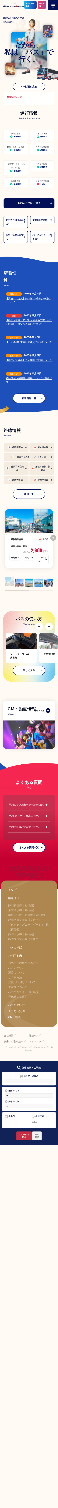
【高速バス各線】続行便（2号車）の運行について (28, 300)
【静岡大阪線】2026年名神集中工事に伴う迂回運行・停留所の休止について (29, 322)
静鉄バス (34, 1035)
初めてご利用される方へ (15, 222)
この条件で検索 (24, 1135)
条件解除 (37, 1135)
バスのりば (42, 559)
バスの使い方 (16, 967)
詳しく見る (29, 670)
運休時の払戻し (17, 996)
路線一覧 (29, 494)
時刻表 (14, 557)
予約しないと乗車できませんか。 (29, 804)
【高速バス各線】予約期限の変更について (29, 360)
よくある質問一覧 (29, 847)
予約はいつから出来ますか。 (29, 815)
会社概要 (9, 1035)
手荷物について (17, 987)
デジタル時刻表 (30, 5)
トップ (12, 889)
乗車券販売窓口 (40, 220)
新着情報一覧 (29, 398)
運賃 (27, 557)
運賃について (16, 972)
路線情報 (13, 898)
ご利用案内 (15, 955)
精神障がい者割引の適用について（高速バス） (29, 380)
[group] (21, 648)
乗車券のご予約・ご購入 (29, 203)
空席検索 (41, 5)
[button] (53, 538)
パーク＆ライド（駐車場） (24, 991)
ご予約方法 (15, 977)
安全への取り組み (13, 1041)
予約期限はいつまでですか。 (29, 827)
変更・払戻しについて (15, 237)
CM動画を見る (29, 86)
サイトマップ (36, 1041)
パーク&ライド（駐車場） (42, 237)
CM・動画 (14, 1017)
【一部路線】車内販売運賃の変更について (29, 342)
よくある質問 (16, 1011)
